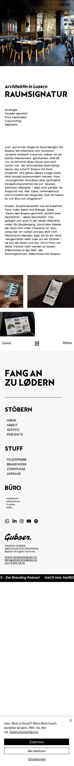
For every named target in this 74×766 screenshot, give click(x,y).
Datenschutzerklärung (24, 732)
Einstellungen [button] (37, 759)
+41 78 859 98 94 (15, 563)
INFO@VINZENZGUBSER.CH (21, 560)
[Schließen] (68, 723)
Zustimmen (36, 742)
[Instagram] (21, 521)
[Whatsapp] (7, 521)
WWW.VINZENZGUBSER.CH (21, 557)
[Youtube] (28, 521)
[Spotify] (36, 521)
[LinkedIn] (14, 521)
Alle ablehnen (36, 751)
